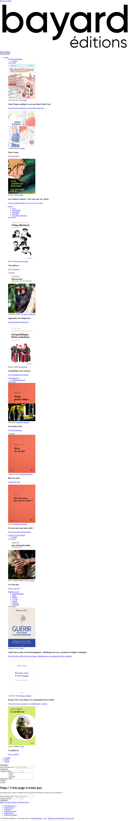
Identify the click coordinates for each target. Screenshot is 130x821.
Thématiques (4, 779)
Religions (15, 603)
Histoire (14, 597)
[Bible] (20, 778)
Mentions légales (36, 818)
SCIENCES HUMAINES (16, 535)
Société (14, 537)
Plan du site (70, 818)
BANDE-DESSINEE (15, 59)
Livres (6, 57)
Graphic (14, 61)
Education (15, 214)
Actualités (7, 758)
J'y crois (21, 746)
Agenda (6, 761)
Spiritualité (15, 605)
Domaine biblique (18, 594)
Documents (16, 212)
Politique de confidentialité (56, 818)
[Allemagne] (20, 777)
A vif (13, 208)
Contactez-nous (9, 807)
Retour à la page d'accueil (8, 802)
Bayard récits (16, 210)
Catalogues (7, 809)
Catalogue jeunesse (10, 811)
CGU (45, 818)
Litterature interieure (18, 380)
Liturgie (14, 601)
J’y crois (15, 599)
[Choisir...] (20, 773)
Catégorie (3, 771)
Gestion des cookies (10, 815)
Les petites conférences (19, 216)
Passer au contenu (5, 1)
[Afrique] (20, 775)
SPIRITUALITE (13, 592)
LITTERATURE (13, 378)
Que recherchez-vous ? (7, 767)
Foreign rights (8, 813)
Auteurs (6, 760)
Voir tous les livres (23, 802)
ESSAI (10, 206)
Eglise (14, 595)
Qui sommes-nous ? (10, 806)
